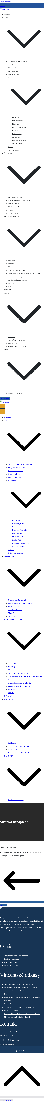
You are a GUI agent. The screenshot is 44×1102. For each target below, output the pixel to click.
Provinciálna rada (13, 74)
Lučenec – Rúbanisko (19, 127)
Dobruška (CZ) (17, 134)
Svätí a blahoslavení (14, 150)
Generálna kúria (13, 71)
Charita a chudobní (14, 207)
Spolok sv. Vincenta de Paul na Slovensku (19, 1007)
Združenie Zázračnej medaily (17, 280)
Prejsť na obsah (6, 2)
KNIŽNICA (8, 699)
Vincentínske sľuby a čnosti (17, 340)
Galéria (10, 147)
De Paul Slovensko (11, 1010)
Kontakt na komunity (15, 393)
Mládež (10, 210)
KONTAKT (8, 756)
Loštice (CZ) (16, 130)
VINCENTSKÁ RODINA (14, 620)
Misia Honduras (13, 213)
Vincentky (11, 260)
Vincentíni (28, 1051)
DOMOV (7, 14)
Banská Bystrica (17, 120)
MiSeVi (10, 286)
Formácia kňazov (13, 203)
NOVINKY (7, 290)
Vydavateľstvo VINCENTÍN (17, 346)
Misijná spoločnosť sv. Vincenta (18, 61)
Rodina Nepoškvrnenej (12, 1004)
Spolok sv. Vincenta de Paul (17, 270)
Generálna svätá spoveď (16, 197)
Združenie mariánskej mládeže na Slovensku (20, 987)
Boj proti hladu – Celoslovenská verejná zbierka (22, 1014)
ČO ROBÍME (9, 556)
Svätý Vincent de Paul (15, 65)
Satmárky (11, 263)
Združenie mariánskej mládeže (18, 277)
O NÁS (7, 421)
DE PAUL (11, 283)
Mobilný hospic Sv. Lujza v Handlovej (18, 1017)
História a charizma (14, 68)
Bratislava (15, 117)
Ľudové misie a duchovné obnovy (19, 200)
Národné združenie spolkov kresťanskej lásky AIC (24, 273)
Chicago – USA (17, 143)
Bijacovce (15, 124)
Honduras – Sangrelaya (19, 140)
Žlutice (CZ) (16, 137)
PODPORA (5, 399)
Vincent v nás (12, 343)
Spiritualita (11, 337)
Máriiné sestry (12, 267)
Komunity (12, 481)
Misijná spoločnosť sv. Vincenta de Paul (19, 984)
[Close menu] (2, 411)
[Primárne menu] (2, 406)
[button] (24, 58)
